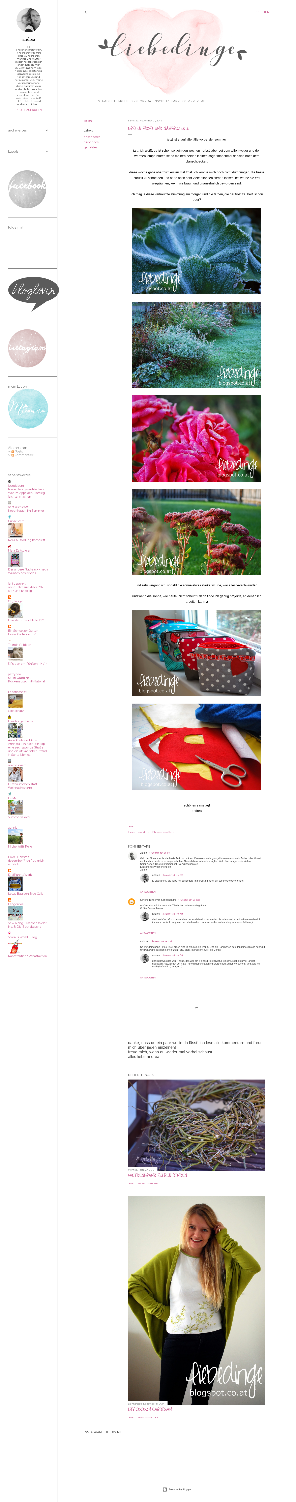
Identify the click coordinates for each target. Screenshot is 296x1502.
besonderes (92, 137)
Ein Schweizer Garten (23, 630)
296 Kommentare (148, 1417)
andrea (156, 875)
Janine (144, 852)
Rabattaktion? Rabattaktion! (28, 956)
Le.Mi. (12, 798)
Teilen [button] (88, 121)
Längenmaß (16, 904)
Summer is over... (20, 817)
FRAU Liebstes (18, 857)
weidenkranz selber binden (157, 1175)
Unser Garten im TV (22, 634)
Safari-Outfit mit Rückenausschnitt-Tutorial (26, 679)
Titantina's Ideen (19, 645)
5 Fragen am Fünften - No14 (28, 664)
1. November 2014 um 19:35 (172, 914)
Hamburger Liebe (20, 721)
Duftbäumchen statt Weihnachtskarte (22, 786)
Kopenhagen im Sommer (26, 510)
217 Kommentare (147, 1183)
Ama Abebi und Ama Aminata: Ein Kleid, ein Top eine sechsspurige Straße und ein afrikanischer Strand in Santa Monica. (27, 747)
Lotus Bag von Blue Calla (25, 893)
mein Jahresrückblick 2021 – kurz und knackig (27, 589)
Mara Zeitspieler (19, 550)
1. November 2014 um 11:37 (172, 875)
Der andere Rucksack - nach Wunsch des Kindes (28, 571)
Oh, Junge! (15, 601)
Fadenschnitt (17, 692)
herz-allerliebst (18, 507)
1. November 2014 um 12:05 (189, 900)
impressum (180, 101)
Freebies (125, 101)
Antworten (148, 891)
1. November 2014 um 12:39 (161, 941)
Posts (18, 451)
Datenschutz (158, 101)
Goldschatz (16, 711)
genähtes (90, 147)
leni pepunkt (17, 583)
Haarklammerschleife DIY (26, 620)
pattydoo (14, 674)
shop (140, 101)
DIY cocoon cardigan (150, 1409)
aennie (13, 827)
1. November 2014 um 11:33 (159, 853)
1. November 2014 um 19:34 (172, 955)
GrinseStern (16, 521)
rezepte (199, 101)
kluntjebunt (16, 486)
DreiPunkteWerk (20, 875)
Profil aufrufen (29, 110)
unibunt (144, 941)
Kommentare (24, 455)
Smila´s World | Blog (22, 937)
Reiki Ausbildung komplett (26, 540)
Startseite (107, 101)
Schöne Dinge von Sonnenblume (158, 900)
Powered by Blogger (180, 1489)
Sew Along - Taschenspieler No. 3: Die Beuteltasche (27, 925)
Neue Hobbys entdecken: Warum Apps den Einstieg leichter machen (26, 493)
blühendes (91, 142)
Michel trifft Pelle (20, 846)
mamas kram (17, 765)
